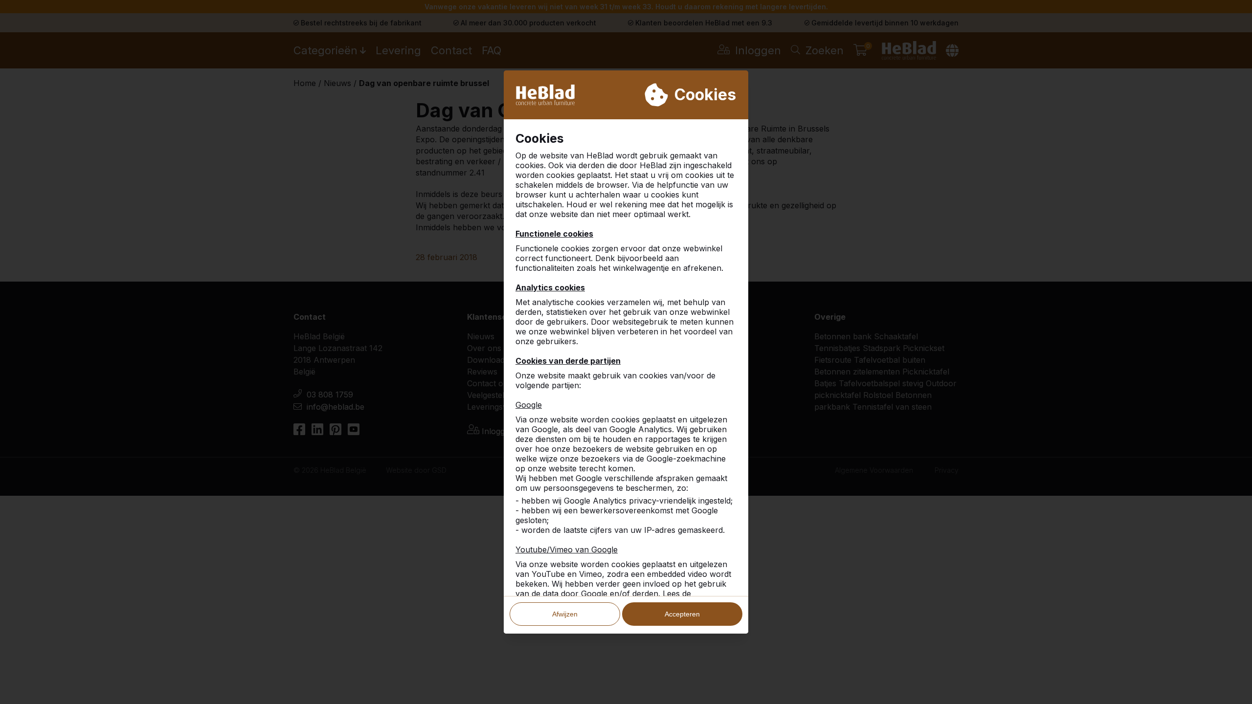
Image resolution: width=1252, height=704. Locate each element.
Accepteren (682, 614)
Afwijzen (565, 614)
